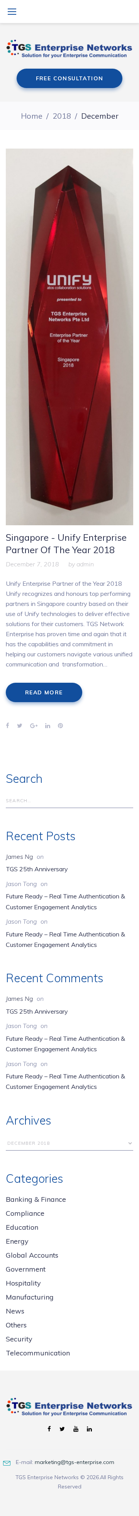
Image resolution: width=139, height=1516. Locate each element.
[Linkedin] (89, 1429)
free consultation (69, 78)
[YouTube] (75, 1429)
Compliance (25, 1213)
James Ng (19, 856)
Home (31, 116)
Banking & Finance (36, 1199)
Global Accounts (32, 1255)
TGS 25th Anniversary (37, 869)
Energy (17, 1241)
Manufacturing (30, 1297)
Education (22, 1227)
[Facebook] (49, 1429)
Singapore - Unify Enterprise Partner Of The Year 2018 (66, 543)
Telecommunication (38, 1352)
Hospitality (23, 1283)
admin (85, 564)
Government (26, 1269)
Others (16, 1324)
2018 (62, 116)
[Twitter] (62, 1429)
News (15, 1311)
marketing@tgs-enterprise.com (74, 1462)
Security (19, 1338)
